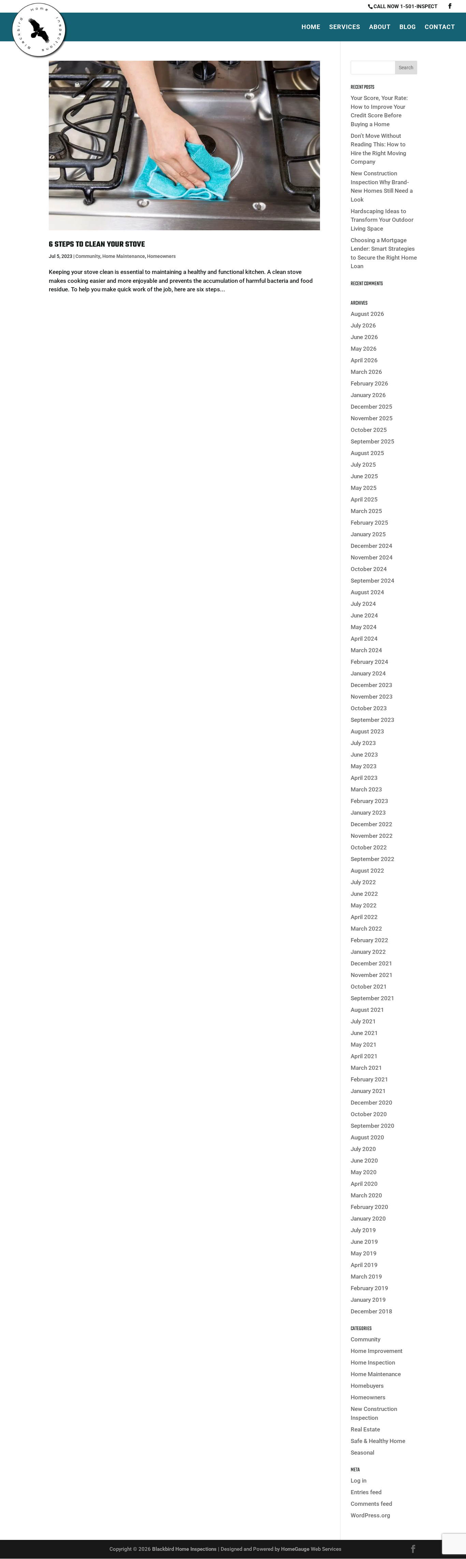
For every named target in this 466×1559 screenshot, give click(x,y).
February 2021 (369, 1079)
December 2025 (371, 406)
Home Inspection (373, 1362)
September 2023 (372, 719)
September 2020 (372, 1125)
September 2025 (372, 441)
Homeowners (161, 256)
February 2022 (369, 940)
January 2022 (368, 951)
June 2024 (364, 615)
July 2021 (363, 1021)
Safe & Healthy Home (378, 1441)
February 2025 (369, 522)
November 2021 (372, 975)
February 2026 (369, 383)
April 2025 (364, 499)
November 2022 (372, 835)
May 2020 (364, 1172)
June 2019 (364, 1241)
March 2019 (366, 1276)
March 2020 (366, 1195)
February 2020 (369, 1207)
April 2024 (364, 638)
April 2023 (364, 777)
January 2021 (368, 1091)
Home (311, 27)
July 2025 (363, 464)
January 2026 (368, 395)
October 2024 (369, 569)
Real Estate (365, 1429)
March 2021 (366, 1067)
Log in (358, 1480)
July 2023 (363, 743)
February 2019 (369, 1288)
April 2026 (364, 360)
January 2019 (368, 1299)
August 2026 (367, 313)
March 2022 (366, 928)
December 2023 (371, 685)
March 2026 (366, 371)
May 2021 (364, 1044)
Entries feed (366, 1492)
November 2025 (372, 418)
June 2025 (364, 476)
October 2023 (369, 708)
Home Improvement (377, 1350)
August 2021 (367, 1009)
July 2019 (363, 1230)
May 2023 (364, 766)
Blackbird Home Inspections (184, 1549)
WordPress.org (370, 1515)
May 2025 (364, 487)
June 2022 (364, 893)
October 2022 (369, 847)
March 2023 (366, 789)
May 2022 (364, 905)
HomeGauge (295, 1549)
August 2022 (367, 870)
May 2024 (364, 627)
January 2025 (368, 534)
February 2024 (369, 661)
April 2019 (364, 1265)
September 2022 (372, 859)
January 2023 (368, 812)
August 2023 (367, 731)
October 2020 (369, 1114)
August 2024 (367, 592)
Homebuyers (367, 1385)
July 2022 (363, 882)
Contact (440, 27)
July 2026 (363, 325)
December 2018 (371, 1311)
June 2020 (364, 1160)
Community (87, 256)
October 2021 (369, 986)
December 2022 (371, 824)
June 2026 (364, 337)
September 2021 (372, 998)
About (380, 27)
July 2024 (363, 603)
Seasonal (362, 1452)
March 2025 (366, 511)
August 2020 (367, 1137)
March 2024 (366, 650)
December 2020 (371, 1102)
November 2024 (372, 557)
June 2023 (364, 754)
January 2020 (368, 1218)
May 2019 (364, 1253)
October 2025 (369, 429)
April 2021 (364, 1056)
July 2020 (363, 1149)
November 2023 (372, 696)
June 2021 (364, 1033)
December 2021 (371, 963)
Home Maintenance (123, 256)
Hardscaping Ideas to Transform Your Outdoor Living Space (382, 220)
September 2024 (372, 580)
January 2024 (368, 673)
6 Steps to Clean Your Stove (97, 244)
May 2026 (364, 348)
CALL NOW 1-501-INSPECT (405, 6)
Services (344, 27)
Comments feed (371, 1503)
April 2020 (364, 1183)
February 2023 (369, 801)
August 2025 (367, 453)
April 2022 (364, 917)
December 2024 (371, 545)
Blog (407, 27)
